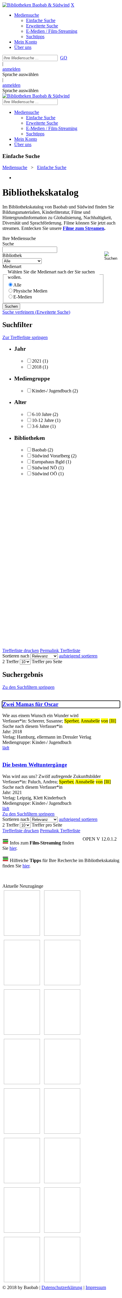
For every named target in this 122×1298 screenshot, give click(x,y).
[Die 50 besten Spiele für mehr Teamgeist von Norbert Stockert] (62, 1132)
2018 (36, 366)
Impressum (96, 1287)
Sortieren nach (15, 655)
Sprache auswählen (20, 74)
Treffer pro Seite (47, 661)
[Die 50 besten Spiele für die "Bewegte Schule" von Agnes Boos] (62, 1181)
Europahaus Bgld (48, 461)
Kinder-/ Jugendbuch (51, 390)
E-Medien (22, 296)
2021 (36, 360)
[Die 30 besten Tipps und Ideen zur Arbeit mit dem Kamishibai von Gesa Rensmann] (22, 934)
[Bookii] (22, 1082)
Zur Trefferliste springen (25, 337)
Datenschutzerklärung (61, 1287)
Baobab (39, 449)
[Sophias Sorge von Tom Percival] (22, 1033)
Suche (8, 243)
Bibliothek (12, 255)
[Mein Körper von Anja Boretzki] (62, 1231)
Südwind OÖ (44, 473)
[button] (112, 256)
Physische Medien (30, 290)
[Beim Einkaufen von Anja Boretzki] (22, 1280)
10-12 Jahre (43, 420)
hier (12, 848)
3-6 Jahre (40, 426)
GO (63, 57)
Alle (17, 284)
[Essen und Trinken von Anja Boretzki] (22, 1231)
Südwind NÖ (44, 467)
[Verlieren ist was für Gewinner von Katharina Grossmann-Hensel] (62, 1033)
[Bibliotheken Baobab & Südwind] (36, 4)
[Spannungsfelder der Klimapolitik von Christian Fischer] (62, 934)
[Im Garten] (22, 1132)
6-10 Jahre (42, 414)
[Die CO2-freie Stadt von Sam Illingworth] (22, 983)
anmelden (11, 69)
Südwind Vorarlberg (51, 455)
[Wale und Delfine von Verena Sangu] (62, 983)
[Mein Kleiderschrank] (62, 1280)
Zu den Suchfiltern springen (28, 687)
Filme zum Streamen (83, 228)
